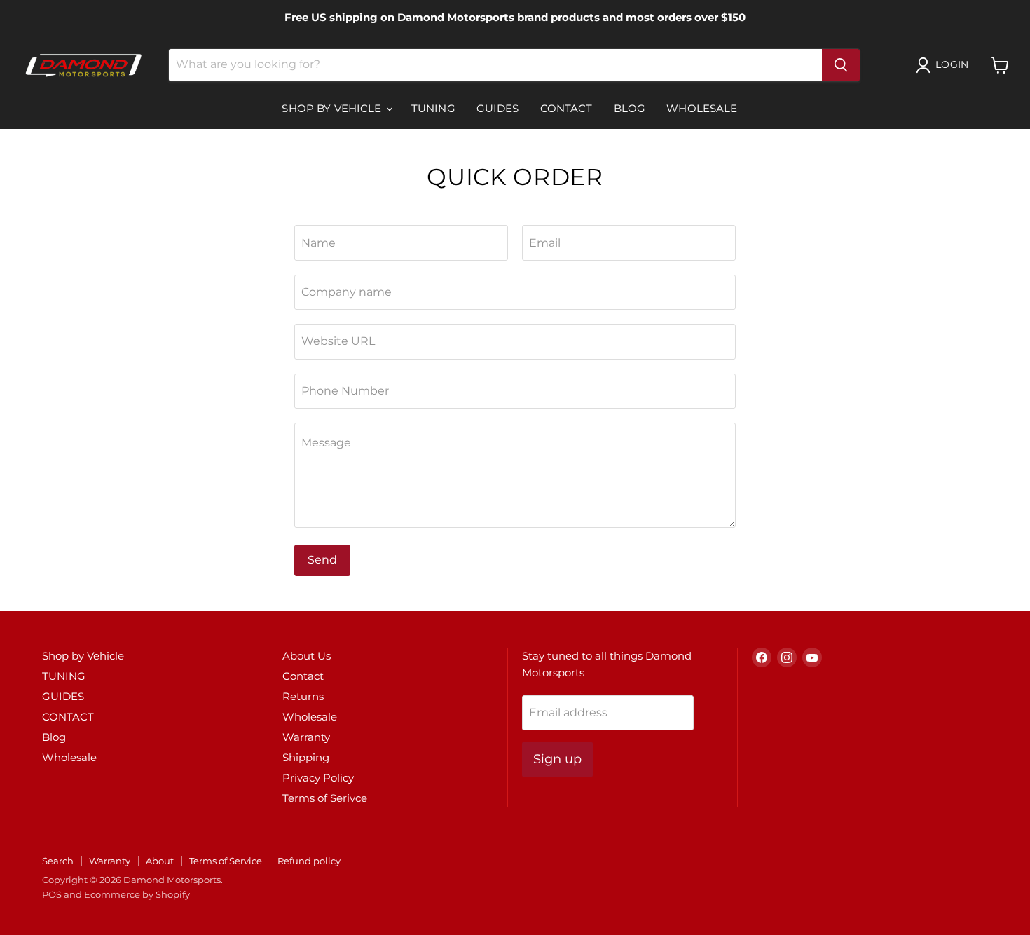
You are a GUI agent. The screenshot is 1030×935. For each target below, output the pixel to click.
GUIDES (497, 108)
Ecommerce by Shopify (137, 894)
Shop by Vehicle (333, 108)
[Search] (841, 65)
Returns (303, 696)
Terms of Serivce (324, 798)
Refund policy (309, 860)
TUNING (433, 108)
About (160, 860)
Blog (630, 108)
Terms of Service (225, 860)
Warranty (306, 737)
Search (58, 860)
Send (322, 559)
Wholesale (701, 108)
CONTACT (566, 108)
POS (52, 894)
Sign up (557, 759)
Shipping (305, 757)
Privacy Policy (318, 777)
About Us (306, 655)
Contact (303, 676)
